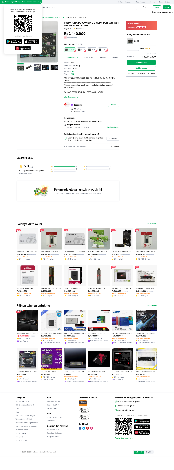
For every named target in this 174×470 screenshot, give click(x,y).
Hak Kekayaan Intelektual (25, 405)
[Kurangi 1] (129, 48)
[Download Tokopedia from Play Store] (142, 421)
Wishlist (142, 73)
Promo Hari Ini (21, 433)
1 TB (83, 50)
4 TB (104, 50)
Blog (17, 412)
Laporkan (116, 146)
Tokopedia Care (164, 2)
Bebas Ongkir (52, 408)
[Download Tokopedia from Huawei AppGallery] (142, 432)
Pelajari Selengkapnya (123, 438)
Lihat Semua (152, 224)
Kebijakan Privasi (53, 437)
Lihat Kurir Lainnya (113, 127)
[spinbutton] (133, 49)
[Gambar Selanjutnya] (56, 67)
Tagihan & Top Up (53, 401)
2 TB (94, 50)
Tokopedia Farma (22, 430)
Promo (152, 2)
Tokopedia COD (53, 405)
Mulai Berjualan (141, 2)
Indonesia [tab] (139, 452)
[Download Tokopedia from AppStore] (142, 426)
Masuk (157, 7)
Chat (132, 73)
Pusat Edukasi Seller (54, 417)
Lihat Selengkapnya (71, 97)
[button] (163, 12)
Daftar (167, 7)
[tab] (72, 57)
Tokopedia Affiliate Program (26, 416)
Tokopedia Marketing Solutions (27, 423)
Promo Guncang (21, 440)
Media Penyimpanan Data (49, 18)
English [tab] (148, 452)
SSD (62, 18)
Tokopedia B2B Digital (24, 419)
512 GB (72, 50)
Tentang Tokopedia (124, 2)
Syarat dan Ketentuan (55, 433)
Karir (17, 408)
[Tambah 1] (137, 48)
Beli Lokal (19, 437)
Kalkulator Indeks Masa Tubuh (27, 426)
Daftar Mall (51, 421)
